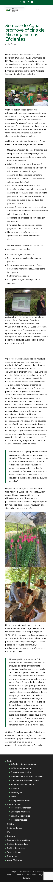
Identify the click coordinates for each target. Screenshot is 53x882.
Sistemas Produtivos (20, 816)
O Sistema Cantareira (21, 768)
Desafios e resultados (21, 772)
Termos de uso (14, 852)
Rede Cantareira (14, 828)
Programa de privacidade (18, 840)
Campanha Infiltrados (20, 801)
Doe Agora (12, 856)
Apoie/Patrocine (15, 860)
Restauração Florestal (21, 808)
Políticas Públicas (19, 820)
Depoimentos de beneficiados (25, 780)
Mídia (13, 797)
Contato (11, 836)
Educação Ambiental (20, 812)
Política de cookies (16, 848)
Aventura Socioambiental (22, 784)
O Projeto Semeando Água (23, 764)
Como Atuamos (14, 805)
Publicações (16, 792)
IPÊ (8, 832)
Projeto (10, 761)
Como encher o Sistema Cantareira (27, 776)
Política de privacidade (17, 844)
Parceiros (15, 788)
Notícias (11, 824)
